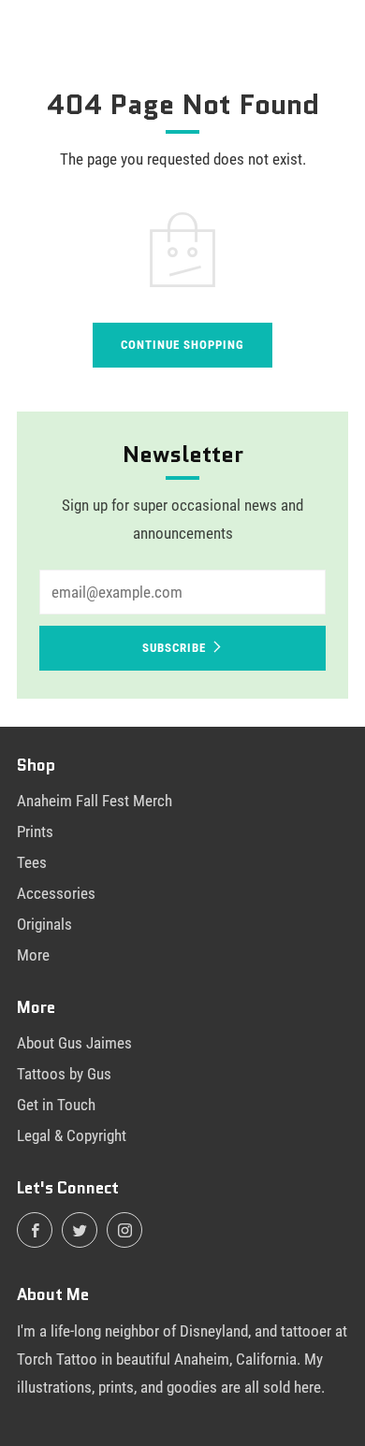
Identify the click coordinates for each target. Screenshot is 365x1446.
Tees (32, 862)
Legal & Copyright (71, 1135)
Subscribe (174, 648)
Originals (44, 924)
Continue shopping (182, 345)
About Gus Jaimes (74, 1043)
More (33, 955)
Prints (35, 831)
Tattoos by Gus (64, 1073)
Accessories (56, 893)
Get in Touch (56, 1104)
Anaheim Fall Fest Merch (94, 800)
